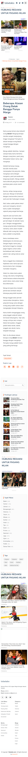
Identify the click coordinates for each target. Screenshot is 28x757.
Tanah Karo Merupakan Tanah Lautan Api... (17, 442)
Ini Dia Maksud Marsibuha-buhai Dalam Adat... (17, 411)
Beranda (12, 59)
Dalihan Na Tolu (14, 565)
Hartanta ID (14, 754)
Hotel (6, 522)
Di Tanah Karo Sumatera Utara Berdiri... (18, 448)
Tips (5, 525)
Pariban (18, 562)
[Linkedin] (13, 366)
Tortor (11, 562)
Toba (6, 562)
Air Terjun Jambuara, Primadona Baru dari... (17, 418)
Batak (6, 501)
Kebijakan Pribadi (5, 714)
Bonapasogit (8, 509)
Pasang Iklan (4, 708)
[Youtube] (22, 3)
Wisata (6, 517)
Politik (6, 544)
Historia (7, 512)
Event (6, 528)
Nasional (7, 533)
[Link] (22, 366)
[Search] (23, 385)
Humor (7, 504)
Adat (6, 565)
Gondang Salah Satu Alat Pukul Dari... (17, 404)
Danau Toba (8, 546)
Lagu (6, 536)
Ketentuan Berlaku (6, 711)
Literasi (6, 506)
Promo (6, 530)
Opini (17, 59)
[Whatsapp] (17, 366)
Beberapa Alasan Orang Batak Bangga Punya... (14, 61)
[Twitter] (19, 3)
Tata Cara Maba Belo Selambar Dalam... (17, 436)
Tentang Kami (4, 706)
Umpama (14, 559)
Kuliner (6, 520)
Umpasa (7, 559)
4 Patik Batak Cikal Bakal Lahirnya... (16, 430)
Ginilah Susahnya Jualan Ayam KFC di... (18, 424)
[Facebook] (16, 3)
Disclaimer (3, 716)
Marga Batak (7, 358)
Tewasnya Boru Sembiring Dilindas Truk (17, 398)
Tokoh (6, 514)
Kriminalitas (8, 541)
